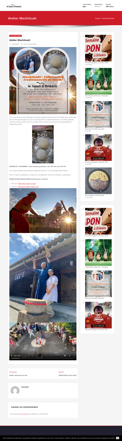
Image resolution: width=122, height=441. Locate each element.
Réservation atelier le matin (27, 184)
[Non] (120, 438)
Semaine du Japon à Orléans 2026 (96, 63)
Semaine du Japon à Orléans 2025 (96, 162)
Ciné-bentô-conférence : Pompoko (96, 96)
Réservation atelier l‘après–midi (28, 187)
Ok (117, 438)
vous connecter (23, 414)
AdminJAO (15, 44)
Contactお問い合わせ (110, 5)
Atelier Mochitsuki (108, 18)
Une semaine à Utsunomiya (94, 195)
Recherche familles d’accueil (94, 129)
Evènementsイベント (98, 5)
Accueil (97, 18)
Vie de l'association (30, 44)
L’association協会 (87, 5)
